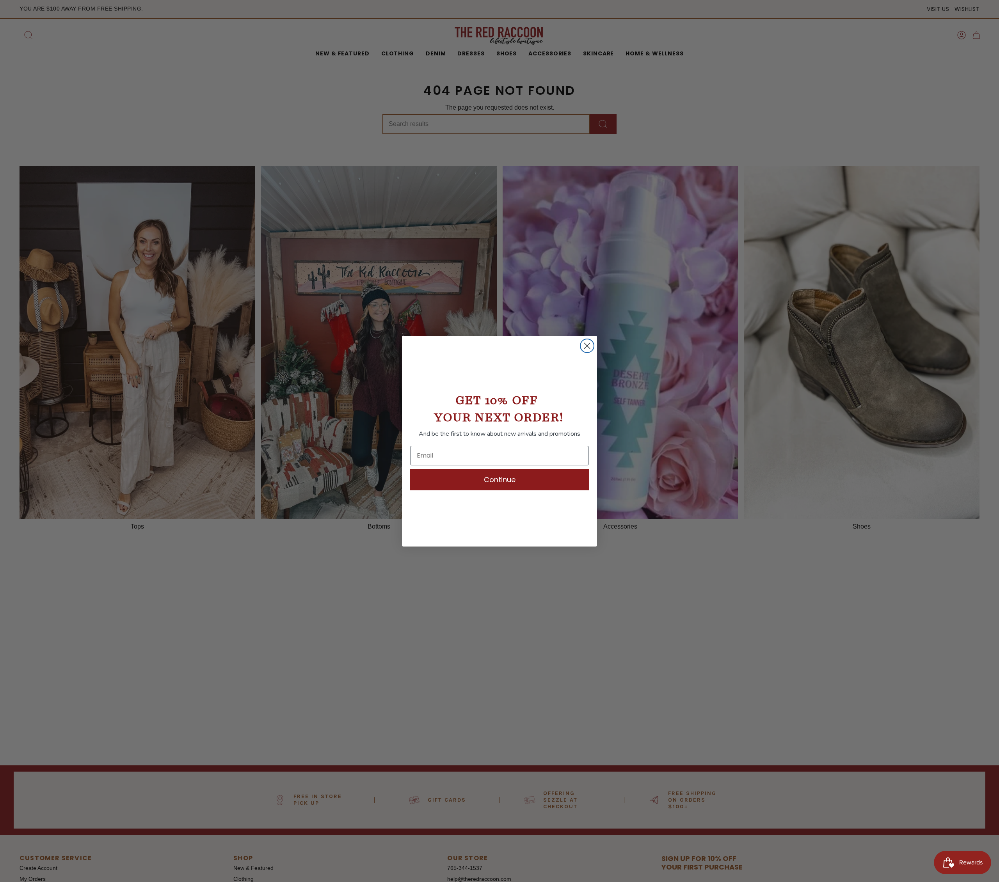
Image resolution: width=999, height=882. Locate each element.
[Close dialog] (587, 346)
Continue (499, 479)
